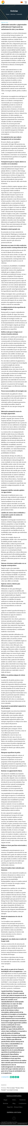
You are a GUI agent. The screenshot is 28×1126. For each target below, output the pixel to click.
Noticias (13, 14)
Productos (23, 1100)
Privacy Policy (18, 1107)
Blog (14, 1103)
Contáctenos (22, 1103)
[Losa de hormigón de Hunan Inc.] (3, 2)
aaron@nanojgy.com (22, 1123)
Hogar (7, 14)
